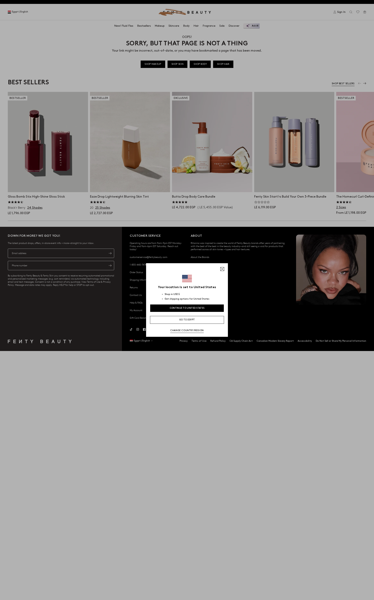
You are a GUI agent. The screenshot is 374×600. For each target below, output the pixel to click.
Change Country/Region (187, 330)
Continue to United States (187, 308)
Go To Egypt (187, 320)
